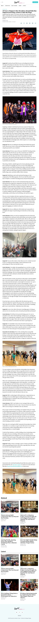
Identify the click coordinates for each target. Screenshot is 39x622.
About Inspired (14, 5)
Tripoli (30, 618)
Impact (2, 5)
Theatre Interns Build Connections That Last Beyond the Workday (9, 516)
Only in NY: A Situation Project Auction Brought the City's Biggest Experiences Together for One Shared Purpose (28, 518)
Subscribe (35, 2)
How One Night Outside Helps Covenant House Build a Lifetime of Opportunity (28, 541)
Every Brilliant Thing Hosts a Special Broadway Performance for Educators (9, 595)
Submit (20, 5)
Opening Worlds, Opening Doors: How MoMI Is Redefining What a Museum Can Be (9, 542)
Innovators (7, 5)
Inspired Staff (5, 20)
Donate (24, 5)
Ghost (27, 618)
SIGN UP (19, 615)
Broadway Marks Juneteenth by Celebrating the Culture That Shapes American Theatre (28, 595)
